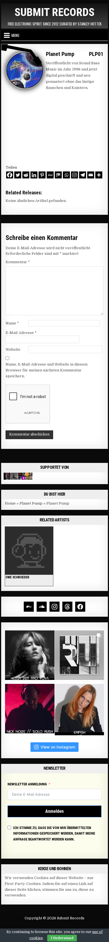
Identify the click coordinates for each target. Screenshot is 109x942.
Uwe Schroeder (17, 577)
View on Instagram (58, 747)
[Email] (90, 174)
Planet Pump (31, 503)
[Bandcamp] (28, 606)
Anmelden (54, 811)
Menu (15, 35)
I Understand (62, 938)
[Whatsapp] (66, 174)
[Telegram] (82, 174)
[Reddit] (25, 174)
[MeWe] (50, 174)
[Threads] (67, 606)
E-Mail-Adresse (21, 333)
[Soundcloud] (41, 606)
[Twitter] (17, 174)
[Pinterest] (42, 174)
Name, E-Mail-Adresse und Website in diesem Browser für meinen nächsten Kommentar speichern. (46, 370)
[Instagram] (74, 174)
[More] (98, 174)
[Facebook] (9, 174)
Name (12, 323)
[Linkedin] (33, 174)
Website (13, 349)
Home (10, 503)
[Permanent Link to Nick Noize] (29, 551)
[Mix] (58, 174)
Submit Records (54, 12)
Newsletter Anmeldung (27, 784)
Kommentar (18, 262)
